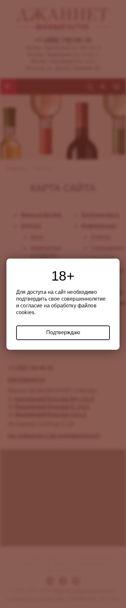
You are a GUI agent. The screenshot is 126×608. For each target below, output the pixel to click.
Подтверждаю (63, 332)
